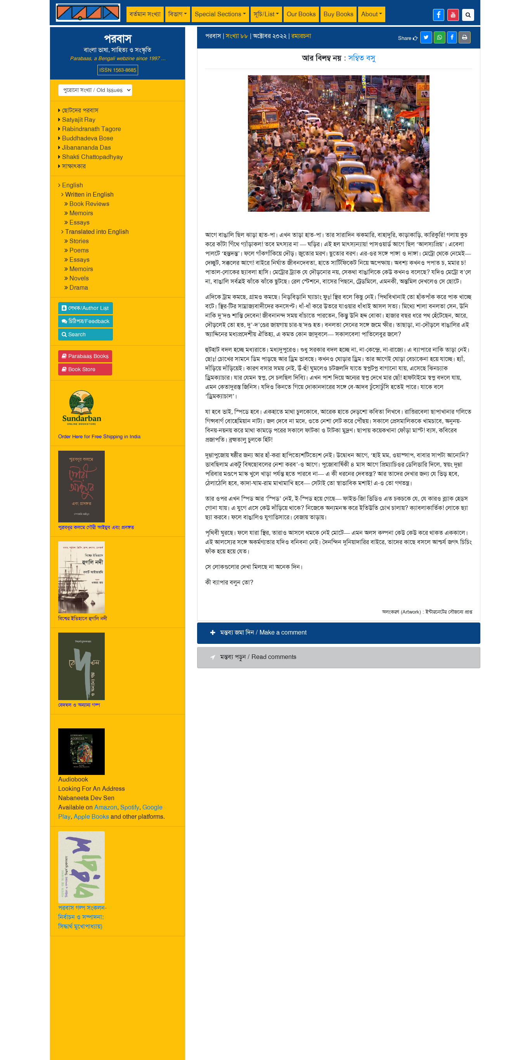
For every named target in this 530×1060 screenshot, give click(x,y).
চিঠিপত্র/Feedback (88, 321)
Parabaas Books (88, 356)
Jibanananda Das (86, 148)
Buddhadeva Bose (87, 138)
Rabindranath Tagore (91, 129)
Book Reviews (89, 204)
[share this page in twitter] (426, 37)
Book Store (81, 369)
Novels (79, 278)
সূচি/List (264, 14)
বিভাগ (175, 14)
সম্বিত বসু (361, 58)
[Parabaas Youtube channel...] (453, 15)
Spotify (129, 807)
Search (76, 334)
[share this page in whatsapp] (439, 37)
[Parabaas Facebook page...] (438, 15)
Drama (78, 288)
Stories (79, 241)
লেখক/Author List (88, 307)
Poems (79, 250)
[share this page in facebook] (452, 37)
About (369, 14)
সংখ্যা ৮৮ (237, 36)
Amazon (105, 807)
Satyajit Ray (78, 120)
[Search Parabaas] (468, 15)
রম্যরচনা (301, 36)
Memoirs (81, 213)
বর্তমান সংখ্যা (145, 14)
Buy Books (338, 14)
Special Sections (218, 14)
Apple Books (91, 817)
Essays (79, 222)
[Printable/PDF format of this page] (465, 37)
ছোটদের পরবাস (80, 110)
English (72, 185)
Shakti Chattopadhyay (92, 157)
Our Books (301, 14)
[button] (338, 633)
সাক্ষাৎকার (74, 166)
